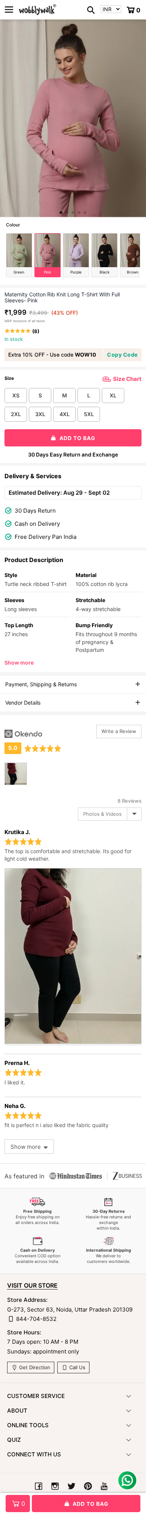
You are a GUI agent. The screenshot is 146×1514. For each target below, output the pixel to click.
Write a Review (118, 731)
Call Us (76, 1367)
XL (113, 395)
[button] (61, 212)
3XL (40, 414)
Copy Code (122, 354)
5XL (89, 414)
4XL (65, 414)
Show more (19, 662)
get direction (34, 1367)
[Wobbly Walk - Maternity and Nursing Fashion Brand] (37, 9)
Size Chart (127, 378)
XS (15, 395)
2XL (16, 414)
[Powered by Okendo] (23, 733)
